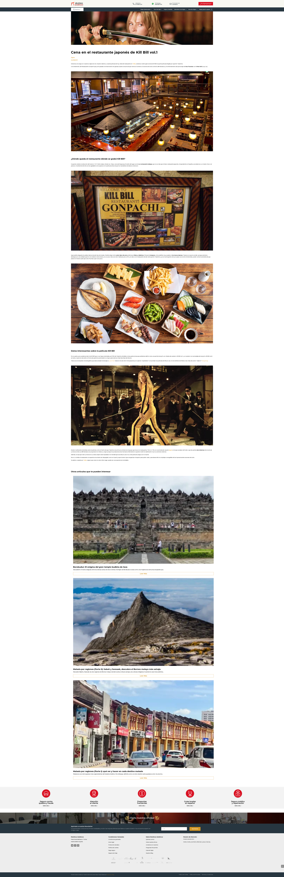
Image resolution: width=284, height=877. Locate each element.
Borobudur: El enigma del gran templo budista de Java (100, 567)
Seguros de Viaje (112, 853)
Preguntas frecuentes (142, 802)
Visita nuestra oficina (151, 842)
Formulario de (176, 4)
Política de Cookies (183, 874)
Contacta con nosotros (152, 845)
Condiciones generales (114, 839)
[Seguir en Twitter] (72, 845)
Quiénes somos (150, 839)
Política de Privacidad (195, 874)
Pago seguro (111, 850)
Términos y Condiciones (207, 874)
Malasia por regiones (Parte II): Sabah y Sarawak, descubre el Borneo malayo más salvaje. (117, 669)
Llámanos (138, 4)
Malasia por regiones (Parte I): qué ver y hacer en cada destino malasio (108, 771)
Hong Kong (205, 360)
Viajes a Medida (168, 9)
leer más (143, 574)
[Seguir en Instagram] (78, 845)
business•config (110, 874)
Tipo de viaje (157, 9)
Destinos (76, 9)
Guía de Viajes (192, 9)
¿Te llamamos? (206, 4)
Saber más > (46, 805)
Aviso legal (111, 842)
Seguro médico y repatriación (238, 802)
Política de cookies (113, 847)
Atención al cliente (94, 802)
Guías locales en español (190, 802)
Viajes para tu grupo (204, 9)
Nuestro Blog (149, 853)
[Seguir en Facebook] (75, 845)
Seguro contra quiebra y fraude (46, 802)
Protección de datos (113, 845)
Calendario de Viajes (179, 9)
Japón (73, 57)
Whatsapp (158, 4)
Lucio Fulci (112, 360)
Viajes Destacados (145, 9)
